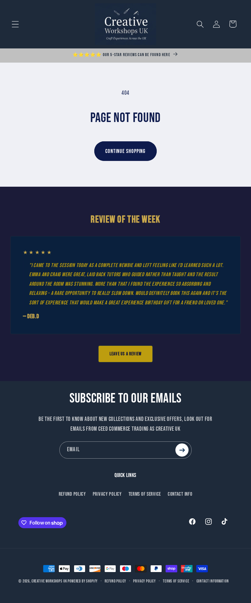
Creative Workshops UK (49, 581)
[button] (15, 24)
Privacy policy (144, 581)
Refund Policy (72, 494)
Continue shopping (125, 151)
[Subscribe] (182, 449)
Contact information (213, 581)
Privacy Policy (107, 494)
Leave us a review (125, 354)
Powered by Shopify (83, 581)
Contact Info (180, 494)
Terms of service (176, 581)
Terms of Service (145, 494)
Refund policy (115, 581)
